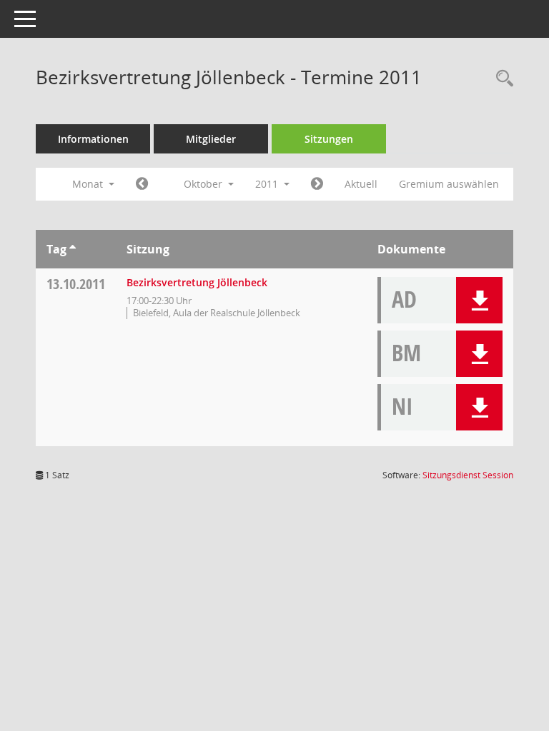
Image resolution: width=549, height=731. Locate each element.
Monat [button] (89, 184)
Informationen (93, 139)
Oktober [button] (204, 184)
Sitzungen (329, 139)
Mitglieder (211, 139)
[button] (479, 300)
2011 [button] (268, 184)
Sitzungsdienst (467, 475)
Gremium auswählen (449, 184)
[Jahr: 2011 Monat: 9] (142, 184)
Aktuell (361, 184)
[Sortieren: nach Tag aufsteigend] (72, 249)
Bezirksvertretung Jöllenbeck (197, 282)
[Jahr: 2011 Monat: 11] (317, 184)
